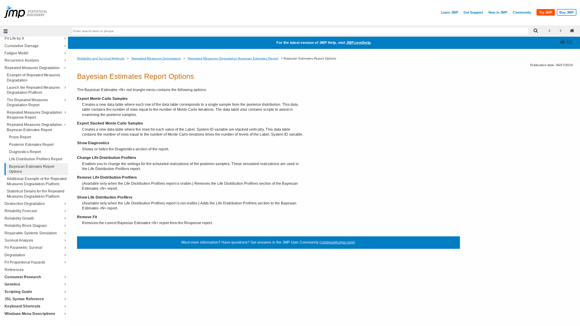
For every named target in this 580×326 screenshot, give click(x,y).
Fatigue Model (16, 53)
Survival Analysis (19, 240)
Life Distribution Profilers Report (35, 159)
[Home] (572, 31)
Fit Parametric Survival (23, 247)
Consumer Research (23, 277)
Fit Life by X (14, 38)
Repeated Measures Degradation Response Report (34, 114)
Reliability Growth (19, 218)
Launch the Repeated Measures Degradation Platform (33, 90)
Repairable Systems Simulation (31, 233)
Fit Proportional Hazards (25, 262)
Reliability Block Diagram (26, 226)
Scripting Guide (18, 292)
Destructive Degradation (25, 204)
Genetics (12, 284)
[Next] (560, 31)
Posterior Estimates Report (31, 144)
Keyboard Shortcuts (23, 306)
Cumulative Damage (22, 46)
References (14, 270)
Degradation (15, 255)
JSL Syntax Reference (24, 299)
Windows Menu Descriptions (30, 314)
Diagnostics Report (25, 152)
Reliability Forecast (21, 211)
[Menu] (5, 31)
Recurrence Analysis (22, 60)
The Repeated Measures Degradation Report (27, 102)
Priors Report (20, 137)
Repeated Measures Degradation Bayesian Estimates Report (34, 127)
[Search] (535, 31)
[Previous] (549, 31)
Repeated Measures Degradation (32, 68)
